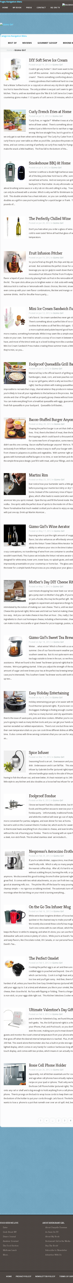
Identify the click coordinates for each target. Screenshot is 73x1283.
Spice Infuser (39, 752)
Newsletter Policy (45, 1276)
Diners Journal (9, 1236)
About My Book (52, 1236)
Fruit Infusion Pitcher (45, 253)
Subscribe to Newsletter (56, 1250)
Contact (41, 8)
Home (5, 8)
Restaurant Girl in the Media (57, 1241)
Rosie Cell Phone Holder (47, 1065)
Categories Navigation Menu (13, 36)
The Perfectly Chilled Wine (50, 218)
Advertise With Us (53, 1254)
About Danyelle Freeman (56, 1227)
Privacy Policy (23, 1276)
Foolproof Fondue (42, 795)
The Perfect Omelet (44, 958)
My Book (17, 8)
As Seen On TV (52, 1232)
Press (29, 8)
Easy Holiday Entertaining (49, 693)
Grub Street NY (10, 1232)
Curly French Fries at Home (50, 111)
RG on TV (55, 8)
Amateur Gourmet (11, 1241)
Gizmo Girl (57, 65)
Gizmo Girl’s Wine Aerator (49, 526)
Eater (5, 1227)
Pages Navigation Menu (11, 2)
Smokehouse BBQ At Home (49, 163)
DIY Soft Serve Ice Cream (48, 60)
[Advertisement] (36, 1170)
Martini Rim (38, 475)
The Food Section (11, 1245)
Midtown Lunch (10, 1250)
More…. (6, 1254)
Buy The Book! (51, 1245)
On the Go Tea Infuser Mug (50, 906)
